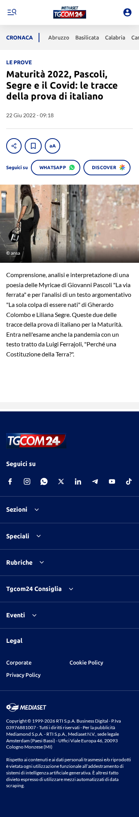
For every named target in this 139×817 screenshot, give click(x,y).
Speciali (17, 536)
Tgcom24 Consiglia (34, 588)
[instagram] (27, 481)
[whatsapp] (44, 481)
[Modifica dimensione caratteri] (52, 146)
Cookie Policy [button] (86, 662)
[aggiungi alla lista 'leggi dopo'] (33, 146)
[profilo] (127, 12)
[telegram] (95, 481)
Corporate (19, 662)
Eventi (15, 614)
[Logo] (69, 12)
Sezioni (16, 509)
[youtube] (112, 481)
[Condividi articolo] (14, 146)
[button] (69, 12)
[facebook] (10, 481)
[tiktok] (129, 481)
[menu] (11, 12)
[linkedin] (78, 481)
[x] (61, 481)
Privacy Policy (23, 675)
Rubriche (19, 562)
